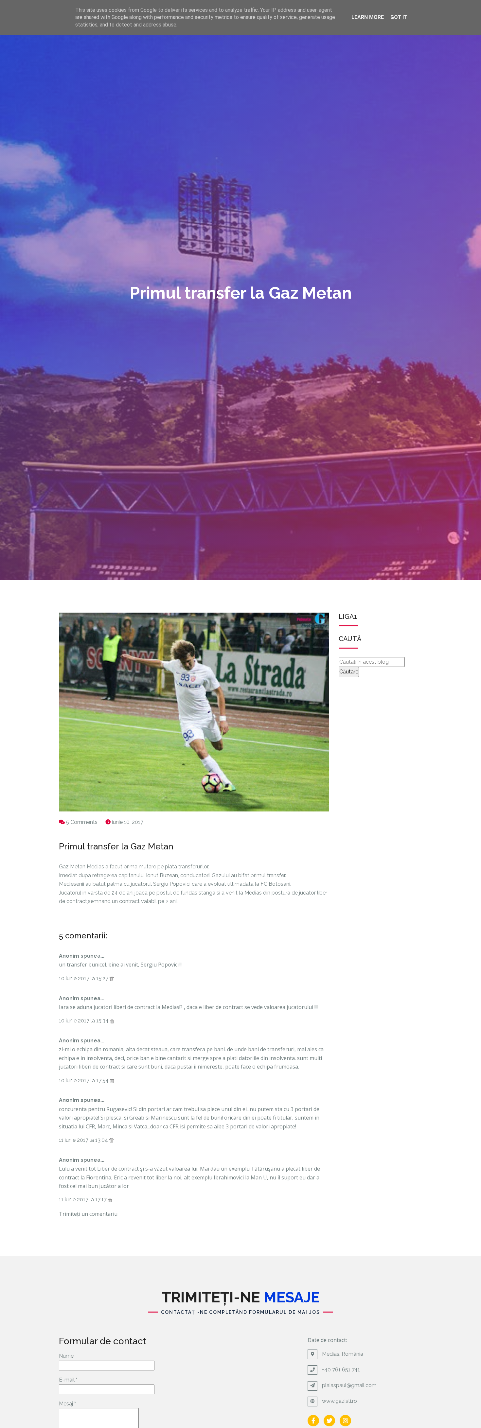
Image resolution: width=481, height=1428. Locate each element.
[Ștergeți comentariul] (112, 978)
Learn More (367, 17)
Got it (398, 17)
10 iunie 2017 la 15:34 (84, 1021)
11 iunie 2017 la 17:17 (83, 1199)
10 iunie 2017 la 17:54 (84, 1080)
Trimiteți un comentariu (88, 1213)
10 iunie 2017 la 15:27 (84, 978)
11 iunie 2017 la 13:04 (84, 1140)
